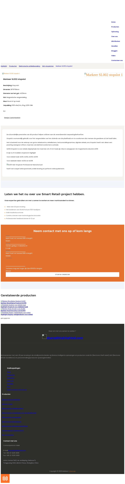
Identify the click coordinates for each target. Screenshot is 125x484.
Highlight (4, 66)
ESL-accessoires (8, 435)
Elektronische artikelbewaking (29, 66)
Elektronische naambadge (11, 417)
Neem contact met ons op (17, 390)
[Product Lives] (5, 482)
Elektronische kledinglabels (11, 422)
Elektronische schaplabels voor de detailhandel (19, 413)
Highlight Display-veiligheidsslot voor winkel (17, 314)
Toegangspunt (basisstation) (13, 430)
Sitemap (72, 471)
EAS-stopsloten (48, 66)
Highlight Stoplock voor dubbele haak (14, 307)
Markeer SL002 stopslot (64, 66)
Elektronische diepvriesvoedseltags (15, 426)
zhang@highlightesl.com (65, 337)
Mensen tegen (7, 404)
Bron (8, 387)
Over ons (10, 381)
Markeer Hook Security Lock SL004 (13, 311)
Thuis (9, 372)
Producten (13, 66)
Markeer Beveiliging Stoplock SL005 (13, 303)
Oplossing (10, 378)
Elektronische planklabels (11, 400)
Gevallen (10, 384)
